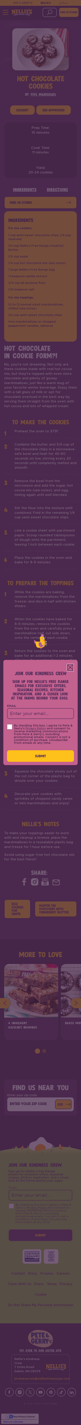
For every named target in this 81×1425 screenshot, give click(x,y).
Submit (40, 756)
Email (11, 706)
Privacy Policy (35, 728)
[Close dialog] (70, 667)
